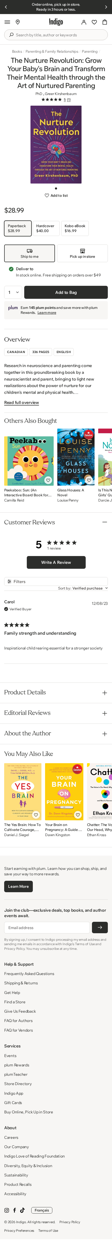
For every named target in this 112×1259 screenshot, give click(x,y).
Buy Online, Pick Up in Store (28, 1111)
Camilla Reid (14, 500)
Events (10, 1055)
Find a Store (14, 1001)
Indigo (21, 1222)
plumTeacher (16, 1074)
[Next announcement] (106, 7)
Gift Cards (13, 1102)
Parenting (90, 51)
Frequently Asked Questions (29, 973)
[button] (7, 22)
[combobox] (59, 35)
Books (17, 51)
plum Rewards (16, 1064)
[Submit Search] (11, 34)
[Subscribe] (100, 927)
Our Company (16, 1146)
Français (42, 1210)
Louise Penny (68, 500)
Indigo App (13, 1093)
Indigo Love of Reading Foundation (34, 1156)
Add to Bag (66, 292)
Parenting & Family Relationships (52, 51)
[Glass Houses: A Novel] (76, 457)
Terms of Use (48, 1230)
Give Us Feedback (20, 1011)
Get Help (12, 992)
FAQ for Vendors (18, 1030)
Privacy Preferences (19, 1230)
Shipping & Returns (21, 982)
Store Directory (18, 1083)
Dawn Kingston (57, 835)
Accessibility (15, 1193)
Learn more (47, 312)
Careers (11, 1137)
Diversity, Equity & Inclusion (28, 1165)
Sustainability (16, 1175)
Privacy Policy (69, 1222)
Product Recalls (18, 1184)
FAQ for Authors (18, 1020)
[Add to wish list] (48, 480)
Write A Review (56, 562)
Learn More (18, 886)
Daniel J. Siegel (16, 835)
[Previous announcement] (6, 7)
